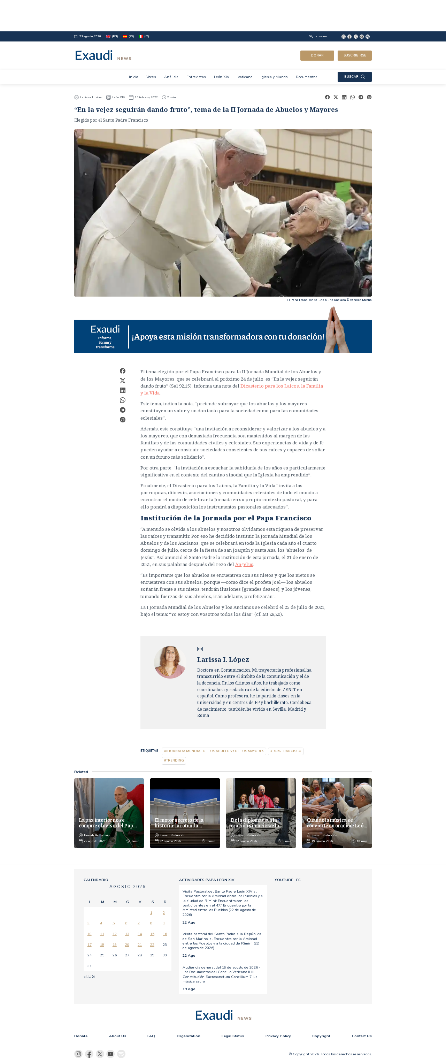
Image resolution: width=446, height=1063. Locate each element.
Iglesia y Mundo (274, 76)
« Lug (89, 976)
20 (127, 944)
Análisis (171, 76)
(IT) (146, 36)
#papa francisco (285, 751)
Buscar (351, 77)
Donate (80, 1036)
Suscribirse (355, 55)
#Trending (174, 760)
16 (165, 933)
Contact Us (362, 1036)
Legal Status (233, 1036)
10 (89, 933)
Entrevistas (196, 76)
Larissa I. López (91, 97)
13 (127, 933)
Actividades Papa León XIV (206, 879)
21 (140, 944)
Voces (151, 76)
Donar (317, 55)
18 (102, 944)
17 (89, 944)
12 (115, 933)
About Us (117, 1036)
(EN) (115, 36)
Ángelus (244, 564)
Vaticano (245, 76)
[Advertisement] (223, 15)
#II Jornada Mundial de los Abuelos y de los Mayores (214, 751)
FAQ (151, 1036)
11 (102, 933)
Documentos (306, 76)
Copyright (321, 1036)
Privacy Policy (278, 1036)
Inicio (133, 76)
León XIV (221, 76)
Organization (188, 1036)
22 (152, 944)
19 (115, 944)
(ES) (131, 36)
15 (152, 933)
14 (140, 933)
